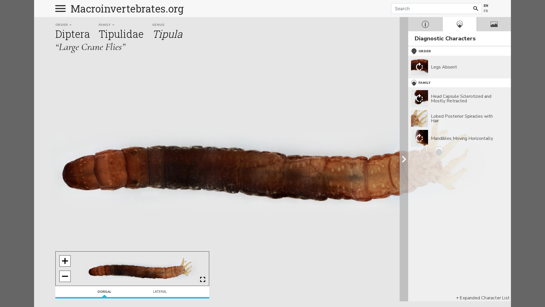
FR (486, 11)
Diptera (72, 34)
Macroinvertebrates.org (127, 8)
